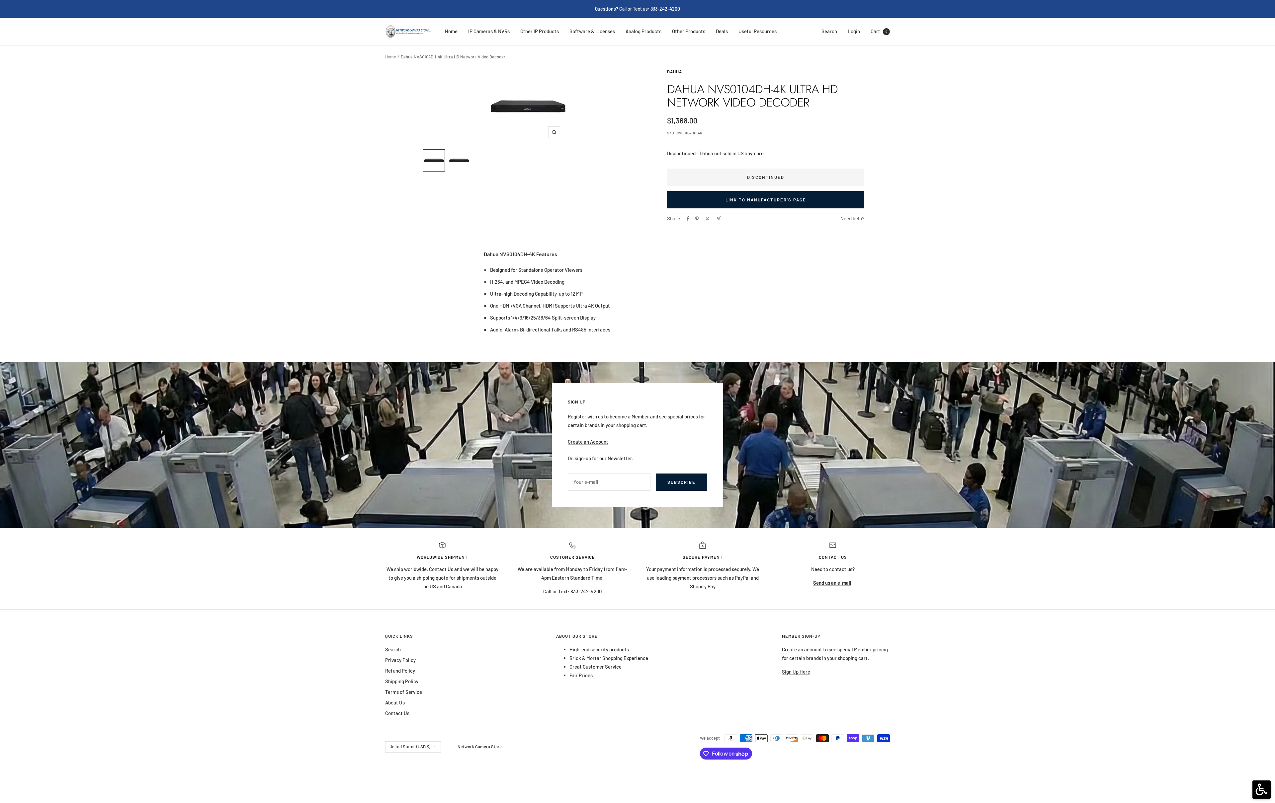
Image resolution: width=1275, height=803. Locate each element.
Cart (879, 31)
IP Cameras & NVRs (489, 31)
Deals (722, 31)
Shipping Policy (401, 681)
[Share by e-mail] (718, 218)
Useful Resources (757, 31)
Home (451, 31)
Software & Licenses (592, 31)
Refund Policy (400, 671)
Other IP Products (539, 31)
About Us (395, 702)
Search (829, 31)
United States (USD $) (409, 746)
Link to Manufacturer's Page (765, 199)
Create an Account (588, 442)
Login (854, 31)
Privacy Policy (400, 660)
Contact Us (441, 569)
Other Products (688, 31)
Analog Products (643, 31)
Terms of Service (403, 692)
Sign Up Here (796, 672)
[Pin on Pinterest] (697, 218)
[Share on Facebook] (688, 218)
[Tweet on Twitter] (707, 218)
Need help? (852, 218)
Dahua (674, 71)
